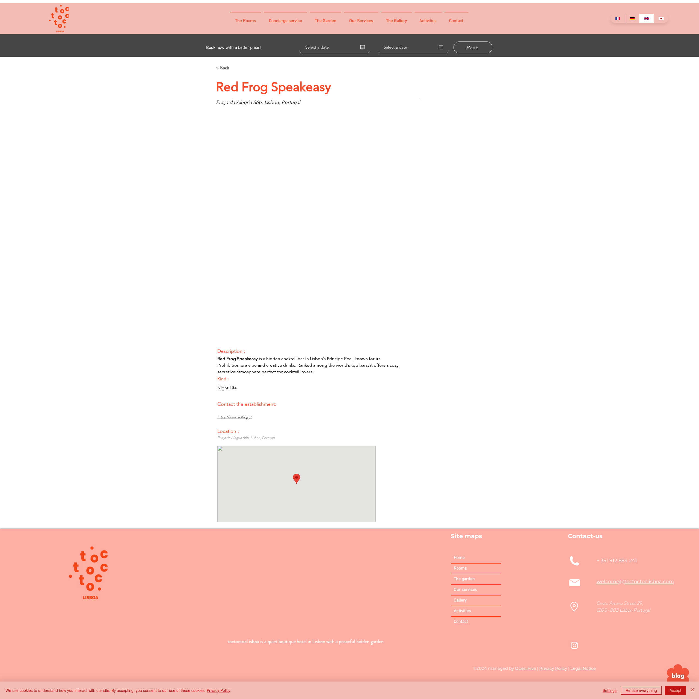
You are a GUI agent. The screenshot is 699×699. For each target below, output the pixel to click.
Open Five (525, 668)
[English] (646, 18)
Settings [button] (610, 690)
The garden (464, 579)
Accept (675, 690)
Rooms (460, 568)
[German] (632, 18)
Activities (462, 611)
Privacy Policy (553, 668)
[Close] (692, 690)
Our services (465, 590)
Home (459, 558)
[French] (618, 18)
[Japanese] (661, 18)
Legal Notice (583, 668)
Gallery (460, 600)
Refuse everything (641, 690)
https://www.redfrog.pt (234, 417)
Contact (461, 621)
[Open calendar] (362, 47)
